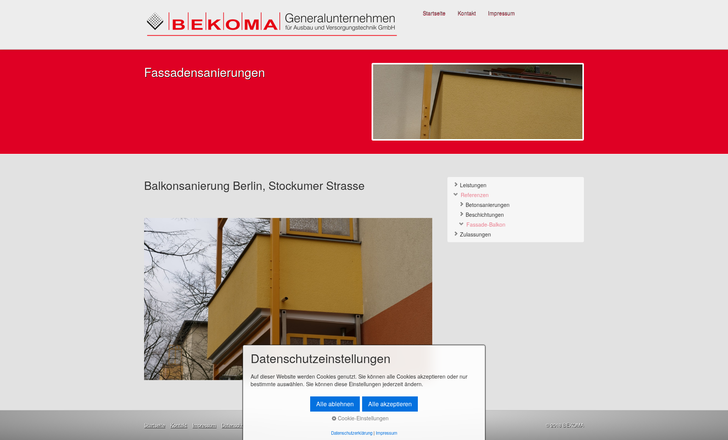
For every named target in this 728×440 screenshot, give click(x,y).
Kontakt (467, 13)
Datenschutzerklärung (351, 433)
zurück (143, 304)
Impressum (501, 13)
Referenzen (474, 195)
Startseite (434, 13)
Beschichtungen (484, 214)
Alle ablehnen (335, 403)
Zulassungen (474, 234)
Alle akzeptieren (390, 403)
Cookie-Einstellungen (362, 418)
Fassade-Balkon (485, 224)
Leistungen (472, 185)
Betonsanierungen (487, 204)
